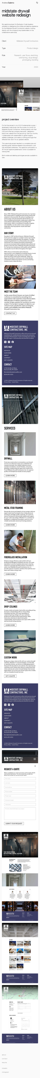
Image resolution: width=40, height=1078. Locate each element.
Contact (4, 1058)
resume (4, 1062)
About (4, 1055)
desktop (15, 155)
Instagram (5, 1072)
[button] (37, 2)
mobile (7, 155)
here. (8, 151)
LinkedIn (4, 1068)
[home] (8, 2)
